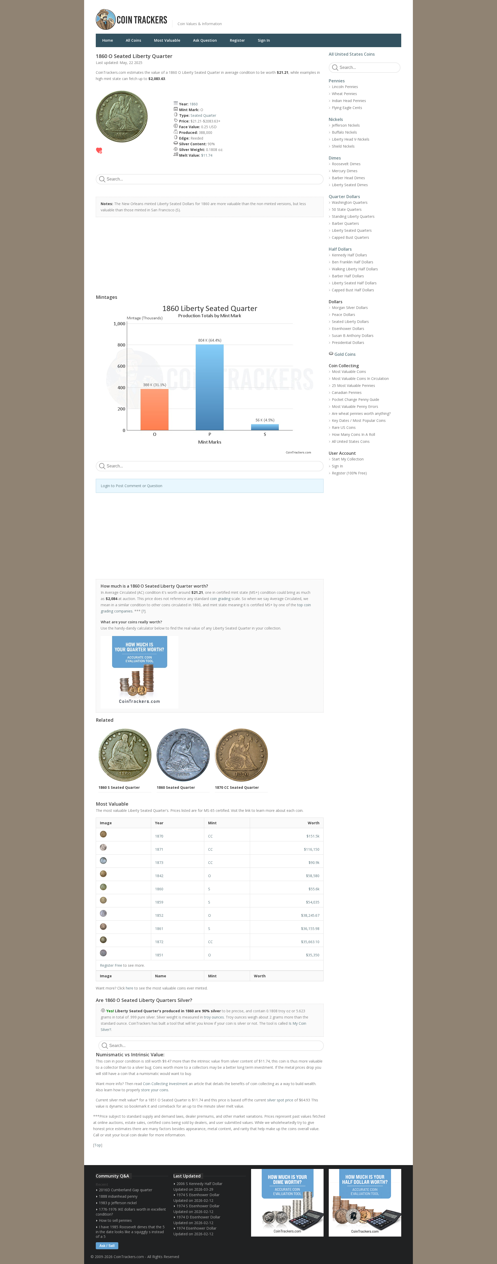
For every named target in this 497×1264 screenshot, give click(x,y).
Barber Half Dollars (348, 275)
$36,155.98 (310, 928)
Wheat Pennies (344, 93)
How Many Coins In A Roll (353, 434)
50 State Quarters (347, 209)
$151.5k (312, 836)
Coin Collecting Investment (165, 1083)
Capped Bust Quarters (350, 237)
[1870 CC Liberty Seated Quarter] (123, 834)
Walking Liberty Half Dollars (355, 268)
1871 (159, 849)
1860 (193, 104)
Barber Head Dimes (348, 177)
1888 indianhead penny (118, 1196)
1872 (159, 941)
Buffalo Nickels (344, 132)
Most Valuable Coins (349, 371)
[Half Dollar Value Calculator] (365, 1203)
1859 (159, 902)
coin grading (220, 598)
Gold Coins (345, 354)
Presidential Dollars (348, 342)
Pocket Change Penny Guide (355, 399)
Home (107, 40)
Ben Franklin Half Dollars (352, 261)
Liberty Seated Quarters (352, 230)
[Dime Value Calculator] (287, 1203)
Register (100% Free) (349, 473)
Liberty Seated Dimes (350, 184)
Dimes (335, 158)
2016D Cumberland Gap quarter (125, 1189)
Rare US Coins (344, 427)
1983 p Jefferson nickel (118, 1202)
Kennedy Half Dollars (349, 254)
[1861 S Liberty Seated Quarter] (123, 926)
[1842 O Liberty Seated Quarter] (123, 873)
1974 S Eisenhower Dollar (198, 1194)
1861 (159, 928)
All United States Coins (352, 54)
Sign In (264, 40)
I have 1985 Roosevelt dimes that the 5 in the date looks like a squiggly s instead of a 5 (130, 1231)
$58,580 (312, 875)
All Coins (133, 40)
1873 (159, 862)
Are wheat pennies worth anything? (361, 413)
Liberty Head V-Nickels (350, 139)
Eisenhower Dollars (348, 328)
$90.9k (314, 862)
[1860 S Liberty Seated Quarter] (123, 887)
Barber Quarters (345, 223)
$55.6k (314, 888)
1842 (159, 875)
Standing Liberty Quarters (353, 216)
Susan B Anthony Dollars (353, 335)
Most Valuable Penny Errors (355, 406)
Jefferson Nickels (346, 125)
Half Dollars (340, 249)
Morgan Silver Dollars (350, 307)
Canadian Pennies (347, 392)
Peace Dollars (343, 314)
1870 (159, 836)
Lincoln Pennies (345, 86)
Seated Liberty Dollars (350, 321)
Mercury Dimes (344, 170)
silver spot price (280, 1099)
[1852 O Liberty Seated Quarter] (123, 913)
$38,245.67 (310, 915)
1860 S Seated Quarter (119, 787)
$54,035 (312, 902)
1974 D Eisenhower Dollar (198, 1217)
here (129, 988)
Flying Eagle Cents (347, 107)
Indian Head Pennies (349, 100)
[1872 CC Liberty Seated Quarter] (123, 939)
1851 (159, 954)
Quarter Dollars (344, 196)
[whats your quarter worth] (207, 672)
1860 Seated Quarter (176, 787)
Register (237, 40)
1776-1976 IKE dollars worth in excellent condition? (131, 1212)
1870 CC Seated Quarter (237, 787)
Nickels (336, 119)
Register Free (111, 965)
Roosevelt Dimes (346, 163)
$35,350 (312, 954)
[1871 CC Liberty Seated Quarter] (123, 847)
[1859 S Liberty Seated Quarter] (123, 900)
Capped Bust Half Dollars (353, 289)
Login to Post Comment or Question (131, 485)
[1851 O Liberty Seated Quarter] (123, 953)
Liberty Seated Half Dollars (354, 282)
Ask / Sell (107, 1246)
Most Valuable (167, 40)
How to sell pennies (115, 1220)
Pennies (337, 81)
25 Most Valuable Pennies (353, 385)
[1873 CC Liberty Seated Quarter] (123, 860)
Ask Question (205, 40)
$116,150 (311, 849)
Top (97, 1145)
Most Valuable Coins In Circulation (360, 378)
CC (210, 836)
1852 (159, 915)
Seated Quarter (203, 115)
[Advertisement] (311, 15)
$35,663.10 (310, 941)
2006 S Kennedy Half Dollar (199, 1183)
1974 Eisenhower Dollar (196, 1228)
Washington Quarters (350, 202)
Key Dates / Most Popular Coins (359, 420)
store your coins (154, 1089)
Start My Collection (348, 459)
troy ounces (214, 1017)
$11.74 (206, 155)
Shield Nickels (343, 146)
